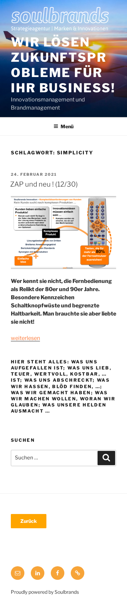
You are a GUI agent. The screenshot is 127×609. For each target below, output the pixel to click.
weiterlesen (25, 338)
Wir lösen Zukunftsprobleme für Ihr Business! (63, 65)
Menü (67, 126)
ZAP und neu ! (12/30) (44, 184)
